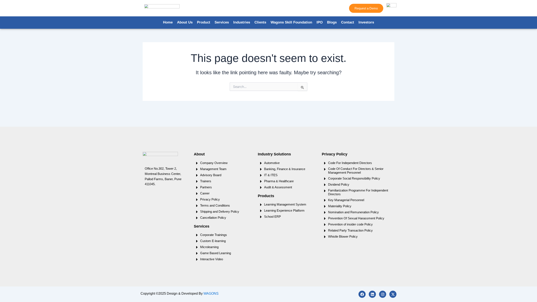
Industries (241, 22)
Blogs (332, 22)
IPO (320, 22)
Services (222, 22)
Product (203, 22)
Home (168, 22)
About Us (185, 22)
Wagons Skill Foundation (291, 22)
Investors (366, 22)
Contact (347, 22)
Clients (260, 22)
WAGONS (211, 293)
